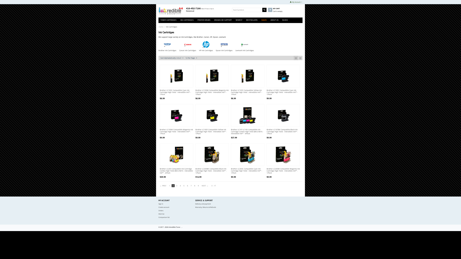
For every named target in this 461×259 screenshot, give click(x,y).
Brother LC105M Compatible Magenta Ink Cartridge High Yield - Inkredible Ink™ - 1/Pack (176, 132)
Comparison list (164, 217)
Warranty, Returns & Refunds (205, 207)
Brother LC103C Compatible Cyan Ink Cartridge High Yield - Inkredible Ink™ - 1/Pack (175, 92)
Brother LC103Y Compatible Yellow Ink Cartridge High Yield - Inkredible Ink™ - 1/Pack (246, 92)
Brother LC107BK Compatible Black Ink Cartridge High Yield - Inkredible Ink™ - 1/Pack (282, 132)
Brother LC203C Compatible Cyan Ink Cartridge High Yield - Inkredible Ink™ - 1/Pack (246, 171)
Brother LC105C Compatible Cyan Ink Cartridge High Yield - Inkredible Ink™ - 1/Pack (282, 92)
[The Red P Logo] (170, 11)
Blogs (285, 20)
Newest (239, 20)
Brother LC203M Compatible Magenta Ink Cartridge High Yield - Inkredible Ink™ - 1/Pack (283, 171)
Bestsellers (252, 20)
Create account (163, 207)
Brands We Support (223, 20)
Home (161, 27)
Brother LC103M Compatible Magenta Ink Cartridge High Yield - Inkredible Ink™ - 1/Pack (212, 92)
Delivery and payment (203, 204)
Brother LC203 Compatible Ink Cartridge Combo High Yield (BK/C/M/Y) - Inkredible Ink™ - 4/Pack (176, 171)
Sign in (160, 204)
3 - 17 (213, 186)
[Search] (264, 10)
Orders (160, 210)
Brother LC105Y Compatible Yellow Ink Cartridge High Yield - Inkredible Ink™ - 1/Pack (211, 132)
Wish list (161, 214)
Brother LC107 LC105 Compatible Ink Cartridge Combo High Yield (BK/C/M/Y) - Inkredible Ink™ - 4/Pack (247, 132)
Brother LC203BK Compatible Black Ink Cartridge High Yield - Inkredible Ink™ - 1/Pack (211, 171)
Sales (264, 20)
